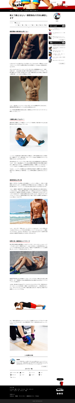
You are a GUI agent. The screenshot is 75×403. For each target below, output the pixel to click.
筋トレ (20, 25)
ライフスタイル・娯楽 (15, 372)
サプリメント (14, 377)
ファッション (33, 372)
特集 (26, 390)
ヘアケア (23, 374)
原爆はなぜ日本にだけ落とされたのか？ (58, 60)
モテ (41, 374)
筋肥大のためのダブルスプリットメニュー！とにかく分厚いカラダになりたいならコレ (59, 37)
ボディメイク (14, 374)
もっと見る (44, 366)
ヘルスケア (32, 374)
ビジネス (23, 372)
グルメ (42, 372)
